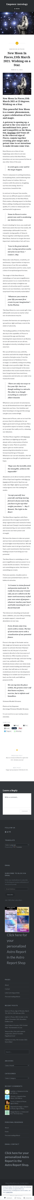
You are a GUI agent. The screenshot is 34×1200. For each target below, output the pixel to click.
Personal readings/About (12, 996)
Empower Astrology (17, 4)
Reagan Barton (14, 1112)
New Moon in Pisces (16, 49)
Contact (7, 989)
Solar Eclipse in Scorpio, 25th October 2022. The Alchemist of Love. (16, 1026)
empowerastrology (16, 1106)
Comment (25, 811)
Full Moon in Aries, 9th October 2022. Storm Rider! (16, 1041)
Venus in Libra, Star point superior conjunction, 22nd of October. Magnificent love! (15, 1034)
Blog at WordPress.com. (13, 1183)
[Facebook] (5, 832)
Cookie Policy (9, 1192)
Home (6, 1131)
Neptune (11, 132)
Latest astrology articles (12, 993)
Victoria (12, 1096)
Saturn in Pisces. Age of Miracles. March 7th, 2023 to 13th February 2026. (17, 1012)
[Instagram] (10, 832)
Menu (18, 8)
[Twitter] (8, 832)
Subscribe (10, 894)
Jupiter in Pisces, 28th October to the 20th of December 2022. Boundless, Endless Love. (16, 1019)
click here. (6, 716)
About (7, 985)
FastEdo (12, 1091)
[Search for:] (17, 1052)
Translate (19, 847)
